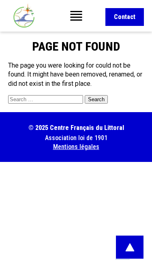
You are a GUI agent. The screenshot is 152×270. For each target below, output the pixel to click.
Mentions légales (76, 147)
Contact (124, 17)
